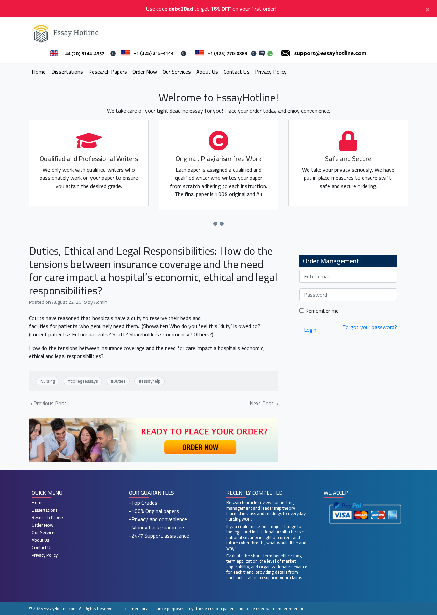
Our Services (177, 72)
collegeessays (84, 381)
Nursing (47, 381)
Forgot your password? (369, 327)
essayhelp (150, 381)
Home (39, 72)
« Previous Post (48, 403)
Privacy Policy (271, 72)
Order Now (144, 72)
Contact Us (237, 72)
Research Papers (107, 72)
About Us (207, 72)
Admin (100, 301)
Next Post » (264, 403)
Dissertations (67, 72)
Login (310, 329)
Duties (119, 381)
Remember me (321, 311)
